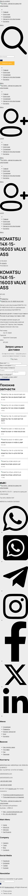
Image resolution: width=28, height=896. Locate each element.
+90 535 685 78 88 (6, 781)
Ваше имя (3, 363)
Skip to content (5, 1)
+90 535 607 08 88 (6, 785)
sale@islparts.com (6, 774)
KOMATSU (5, 299)
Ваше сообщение (6, 375)
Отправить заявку (5, 379)
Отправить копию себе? (9, 377)
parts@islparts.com (6, 777)
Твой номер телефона (7, 368)
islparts (4, 263)
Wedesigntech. (9, 887)
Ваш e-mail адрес (6, 365)
